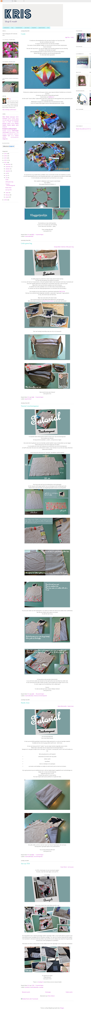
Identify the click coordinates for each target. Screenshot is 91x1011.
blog (12, 27)
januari (7, 197)
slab (9, 135)
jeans (13, 125)
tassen (16, 135)
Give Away (5, 117)
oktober (8, 168)
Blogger (62, 1008)
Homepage (48, 992)
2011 (5, 162)
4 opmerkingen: (40, 234)
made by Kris (6, 27)
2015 (5, 153)
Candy (23, 34)
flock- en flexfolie (13, 121)
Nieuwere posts (26, 992)
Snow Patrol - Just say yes (67, 867)
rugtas (4, 135)
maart (7, 192)
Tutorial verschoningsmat (30, 406)
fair (7, 121)
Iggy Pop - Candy (69, 37)
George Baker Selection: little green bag (64, 246)
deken (3, 121)
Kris (48, 27)
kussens (9, 130)
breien (9, 118)
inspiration (34, 27)
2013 (5, 158)
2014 (5, 155)
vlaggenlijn (5, 138)
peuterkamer (10, 134)
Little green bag (26, 243)
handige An (41, 982)
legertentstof (28, 399)
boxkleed (27, 987)
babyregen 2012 (14, 117)
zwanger (41, 987)
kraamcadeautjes (29, 236)
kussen (4, 130)
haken (8, 123)
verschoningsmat (42, 695)
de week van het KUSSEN (11, 120)
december (8, 164)
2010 (5, 200)
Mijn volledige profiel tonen (9, 109)
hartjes (12, 123)
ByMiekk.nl (51, 97)
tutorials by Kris (19, 27)
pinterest (16, 134)
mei (7, 177)
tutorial (36, 695)
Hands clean (25, 703)
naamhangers (5, 132)
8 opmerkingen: (40, 397)
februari (8, 195)
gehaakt (4, 123)
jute (17, 125)
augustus (8, 171)
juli (6, 173)
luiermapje (15, 130)
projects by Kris (42, 27)
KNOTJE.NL (62, 291)
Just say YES (25, 863)
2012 (5, 160)
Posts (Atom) (51, 996)
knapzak (4, 126)
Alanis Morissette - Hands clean (66, 706)
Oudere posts (69, 992)
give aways (27, 27)
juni (7, 175)
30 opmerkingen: (40, 694)
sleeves (12, 135)
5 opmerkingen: (40, 854)
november (8, 166)
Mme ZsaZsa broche (48, 301)
